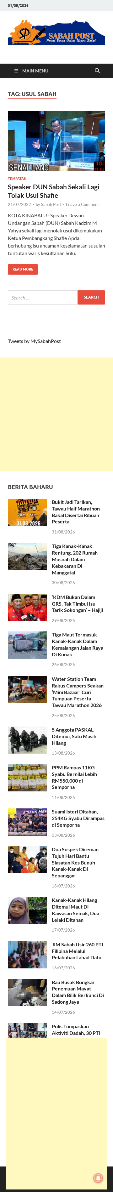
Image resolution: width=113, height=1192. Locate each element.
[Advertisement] (56, 414)
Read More (20, 267)
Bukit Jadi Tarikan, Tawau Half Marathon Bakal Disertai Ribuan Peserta (76, 511)
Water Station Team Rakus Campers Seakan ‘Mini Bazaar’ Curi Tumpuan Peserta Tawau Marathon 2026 (78, 692)
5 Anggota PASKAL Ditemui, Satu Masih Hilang (74, 736)
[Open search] (97, 71)
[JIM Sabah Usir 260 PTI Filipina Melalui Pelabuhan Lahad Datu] (27, 945)
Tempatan (17, 178)
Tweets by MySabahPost (34, 341)
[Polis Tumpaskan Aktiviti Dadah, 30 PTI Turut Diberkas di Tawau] (27, 1027)
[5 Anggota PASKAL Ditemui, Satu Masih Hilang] (27, 730)
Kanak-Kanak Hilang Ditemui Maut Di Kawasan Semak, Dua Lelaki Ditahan (75, 909)
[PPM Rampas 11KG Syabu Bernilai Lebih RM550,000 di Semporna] (27, 768)
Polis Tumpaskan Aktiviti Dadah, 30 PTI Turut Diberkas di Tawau (76, 1036)
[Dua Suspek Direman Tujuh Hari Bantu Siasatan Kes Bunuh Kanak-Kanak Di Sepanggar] (27, 850)
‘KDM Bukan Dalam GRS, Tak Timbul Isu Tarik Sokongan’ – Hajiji (77, 603)
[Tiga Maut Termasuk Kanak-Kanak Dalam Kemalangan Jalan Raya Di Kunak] (27, 635)
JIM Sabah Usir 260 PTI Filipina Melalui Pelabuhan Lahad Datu (77, 951)
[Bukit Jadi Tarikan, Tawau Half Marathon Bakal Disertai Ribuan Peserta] (27, 502)
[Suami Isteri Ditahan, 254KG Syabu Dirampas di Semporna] (27, 812)
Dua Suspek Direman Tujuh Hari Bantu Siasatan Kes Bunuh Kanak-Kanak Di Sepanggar (75, 862)
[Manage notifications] (98, 1178)
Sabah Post (51, 204)
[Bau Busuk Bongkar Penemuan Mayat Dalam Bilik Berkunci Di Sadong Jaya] (27, 983)
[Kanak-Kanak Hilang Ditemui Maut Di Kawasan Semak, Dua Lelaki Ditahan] (27, 901)
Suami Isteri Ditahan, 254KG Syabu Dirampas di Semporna (78, 818)
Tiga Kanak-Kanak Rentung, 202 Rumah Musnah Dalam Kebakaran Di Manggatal (75, 559)
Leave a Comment (82, 204)
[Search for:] (56, 297)
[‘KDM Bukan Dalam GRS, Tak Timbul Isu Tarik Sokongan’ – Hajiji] (27, 598)
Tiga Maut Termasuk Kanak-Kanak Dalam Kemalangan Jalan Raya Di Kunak (77, 644)
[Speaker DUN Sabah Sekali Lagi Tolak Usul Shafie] (56, 141)
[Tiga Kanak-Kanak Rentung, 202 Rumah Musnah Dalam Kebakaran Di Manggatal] (27, 547)
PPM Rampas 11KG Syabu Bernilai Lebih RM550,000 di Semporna (74, 777)
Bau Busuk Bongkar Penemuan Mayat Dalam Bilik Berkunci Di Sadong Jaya (78, 992)
